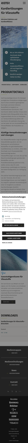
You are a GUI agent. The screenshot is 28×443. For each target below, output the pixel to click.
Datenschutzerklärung (14, 211)
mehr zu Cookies (7, 242)
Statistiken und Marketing (12, 218)
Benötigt (7, 216)
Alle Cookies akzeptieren (14, 233)
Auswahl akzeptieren (14, 238)
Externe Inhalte (9, 221)
